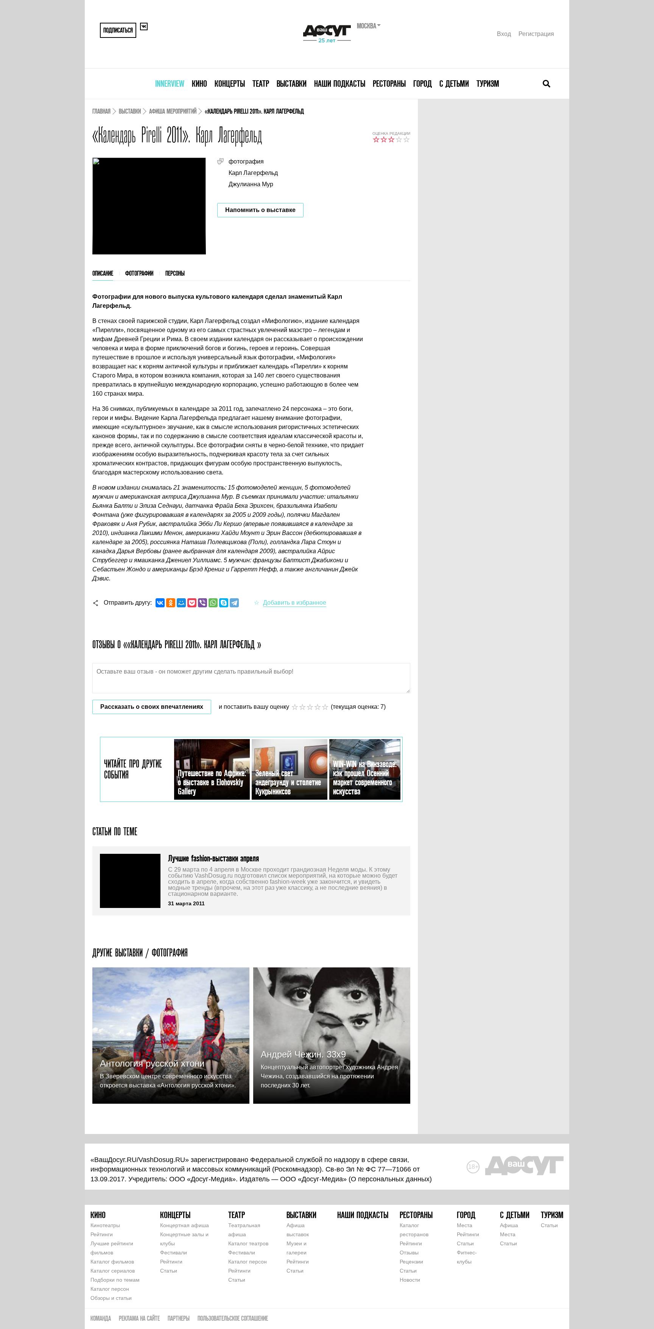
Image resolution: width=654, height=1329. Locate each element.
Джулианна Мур (251, 184)
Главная (101, 111)
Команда (100, 1318)
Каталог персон (109, 1289)
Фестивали (173, 1252)
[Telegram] (234, 602)
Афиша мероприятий (172, 111)
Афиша (509, 1225)
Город (422, 83)
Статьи (168, 1271)
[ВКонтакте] (160, 602)
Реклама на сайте (139, 1318)
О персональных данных (390, 1179)
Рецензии (411, 1262)
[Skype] (223, 602)
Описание (102, 273)
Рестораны (389, 83)
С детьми (454, 83)
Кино (199, 83)
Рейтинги (101, 1234)
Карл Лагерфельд (253, 173)
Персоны (175, 273)
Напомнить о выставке (260, 210)
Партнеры (179, 1318)
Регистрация (536, 34)
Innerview (169, 83)
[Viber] (202, 602)
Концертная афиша (184, 1225)
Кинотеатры (105, 1225)
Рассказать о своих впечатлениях (151, 706)
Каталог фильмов (112, 1262)
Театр (260, 83)
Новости (410, 1280)
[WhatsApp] (213, 602)
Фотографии (139, 273)
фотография (246, 161)
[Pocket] (191, 602)
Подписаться (118, 30)
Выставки (292, 83)
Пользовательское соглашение (233, 1318)
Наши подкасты (339, 83)
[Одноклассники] (170, 602)
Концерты (230, 83)
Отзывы (409, 1252)
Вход (504, 34)
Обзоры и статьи (111, 1298)
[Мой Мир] (181, 602)
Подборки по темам (115, 1280)
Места (464, 1225)
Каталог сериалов (112, 1271)
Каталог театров (248, 1243)
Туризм (487, 83)
